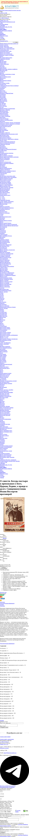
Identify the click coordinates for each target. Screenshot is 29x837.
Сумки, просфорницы (5, 342)
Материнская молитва (5, 172)
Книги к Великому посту (6, 430)
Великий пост (3, 429)
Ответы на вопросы (5, 159)
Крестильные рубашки (5, 332)
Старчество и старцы (5, 181)
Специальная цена (4, 50)
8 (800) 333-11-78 (4, 20)
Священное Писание (5, 144)
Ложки (1, 388)
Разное (1, 458)
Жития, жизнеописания (5, 202)
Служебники (3, 87)
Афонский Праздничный (6, 364)
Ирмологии (3, 78)
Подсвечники (3, 304)
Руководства (3, 84)
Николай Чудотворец (5, 252)
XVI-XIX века (3, 106)
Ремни (1, 400)
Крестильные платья (5, 333)
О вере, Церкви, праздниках (7, 201)
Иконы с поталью (4, 280)
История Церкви (4, 130)
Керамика (2, 384)
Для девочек (3, 331)
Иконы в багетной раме (5, 284)
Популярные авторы (5, 192)
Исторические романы (5, 182)
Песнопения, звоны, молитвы (7, 457)
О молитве (2, 75)
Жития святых (3, 99)
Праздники (2, 117)
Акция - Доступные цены (6, 47)
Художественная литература (7, 207)
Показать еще (3, 592)
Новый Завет (3, 62)
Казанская (2, 228)
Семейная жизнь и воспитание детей (9, 134)
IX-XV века (3, 104)
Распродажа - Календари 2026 (7, 48)
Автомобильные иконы (5, 290)
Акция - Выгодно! (4, 46)
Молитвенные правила (5, 80)
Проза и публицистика (5, 162)
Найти (16, 42)
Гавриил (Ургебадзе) (5, 169)
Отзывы (2, 720)
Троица (2, 444)
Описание (2, 606)
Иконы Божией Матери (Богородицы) (9, 225)
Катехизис (2, 121)
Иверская (2, 229)
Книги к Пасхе (3, 434)
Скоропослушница (4, 239)
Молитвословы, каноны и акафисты (8, 69)
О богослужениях (4, 115)
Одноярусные (3, 312)
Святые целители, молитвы (6, 187)
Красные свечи (3, 438)
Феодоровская (3, 243)
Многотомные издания (5, 179)
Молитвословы (3, 70)
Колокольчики (3, 387)
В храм (1, 294)
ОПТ (1, 32)
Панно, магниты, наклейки (6, 389)
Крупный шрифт (4, 191)
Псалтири (2, 145)
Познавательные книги (5, 216)
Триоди (2, 89)
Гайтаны (2, 299)
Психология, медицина (5, 137)
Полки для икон (4, 308)
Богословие (3, 95)
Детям (1, 420)
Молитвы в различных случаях (7, 74)
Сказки (1, 214)
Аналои (2, 295)
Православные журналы (6, 220)
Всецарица (2, 237)
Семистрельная (3, 234)
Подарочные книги (4, 382)
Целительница (3, 248)
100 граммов (3, 354)
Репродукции (3, 129)
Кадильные (2, 349)
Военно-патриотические (6, 168)
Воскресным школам (5, 188)
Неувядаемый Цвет (4, 246)
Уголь (1, 369)
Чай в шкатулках (4, 426)
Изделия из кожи (4, 397)
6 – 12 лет (2, 197)
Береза (1, 321)
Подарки (2, 417)
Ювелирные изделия (5, 374)
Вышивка (2, 442)
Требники (2, 88)
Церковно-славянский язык (6, 93)
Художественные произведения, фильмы (10, 461)
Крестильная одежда (5, 327)
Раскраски (2, 210)
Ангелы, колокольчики (5, 419)
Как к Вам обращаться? (5, 816)
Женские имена (3, 270)
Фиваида (2, 363)
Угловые (2, 310)
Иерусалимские (4, 351)
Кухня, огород (3, 140)
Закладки (2, 398)
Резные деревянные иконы (6, 279)
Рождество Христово (5, 415)
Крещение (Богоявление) (6, 428)
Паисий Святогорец (5, 260)
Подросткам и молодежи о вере (7, 176)
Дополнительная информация (7, 643)
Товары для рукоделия (5, 408)
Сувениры (2, 422)
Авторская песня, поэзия (6, 450)
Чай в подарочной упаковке (6, 407)
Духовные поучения (5, 453)
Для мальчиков (3, 330)
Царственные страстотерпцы (7, 266)
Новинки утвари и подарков (7, 55)
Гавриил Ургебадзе (4, 261)
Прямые (2, 309)
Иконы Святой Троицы (5, 223)
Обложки (2, 405)
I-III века (2, 102)
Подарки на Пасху (4, 435)
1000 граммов (3, 355)
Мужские (2, 401)
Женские (2, 402)
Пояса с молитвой (4, 344)
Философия (3, 97)
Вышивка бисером (4, 410)
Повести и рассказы (5, 206)
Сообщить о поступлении (4, 568)
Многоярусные (3, 316)
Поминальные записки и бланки (8, 307)
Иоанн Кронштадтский (5, 257)
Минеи (1, 79)
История (2, 131)
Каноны (2, 73)
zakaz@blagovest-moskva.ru (10, 752)
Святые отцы (3, 98)
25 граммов (2, 358)
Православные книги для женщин (8, 177)
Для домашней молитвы (6, 347)
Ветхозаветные (3, 101)
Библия (2, 60)
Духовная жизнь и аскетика (6, 153)
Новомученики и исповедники (7, 108)
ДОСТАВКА (3, 29)
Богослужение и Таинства (6, 155)
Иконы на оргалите (4, 285)
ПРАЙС (2, 33)
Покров (2, 238)
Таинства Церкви (4, 118)
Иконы (1, 436)
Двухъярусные (3, 313)
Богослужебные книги (5, 76)
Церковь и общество (5, 132)
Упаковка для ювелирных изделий (8, 380)
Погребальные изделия (5, 340)
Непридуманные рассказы (6, 178)
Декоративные (3, 350)
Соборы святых (3, 267)
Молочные (2, 319)
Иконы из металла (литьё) (6, 281)
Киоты (1, 370)
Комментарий (3, 820)
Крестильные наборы (5, 328)
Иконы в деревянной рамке (6, 274)
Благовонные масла (4, 368)
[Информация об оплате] (14, 598)
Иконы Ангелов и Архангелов (7, 249)
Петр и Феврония (4, 265)
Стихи (1, 205)
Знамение (2, 233)
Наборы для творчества (5, 396)
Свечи (1, 345)
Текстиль (2, 298)
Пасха (1, 433)
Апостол (2, 65)
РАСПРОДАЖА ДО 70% (6, 27)
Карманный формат (5, 190)
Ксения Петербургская (5, 263)
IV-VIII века (3, 103)
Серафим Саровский (5, 256)
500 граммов (3, 360)
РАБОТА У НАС (4, 35)
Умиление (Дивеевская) (5, 244)
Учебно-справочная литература (7, 141)
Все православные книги (6, 57)
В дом (1, 300)
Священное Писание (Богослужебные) (9, 85)
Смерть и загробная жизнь (6, 120)
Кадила (2, 296)
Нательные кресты (4, 375)
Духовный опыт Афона (5, 183)
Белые (1, 318)
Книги (1, 416)
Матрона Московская (5, 262)
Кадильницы (3, 302)
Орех (1, 322)
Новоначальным (4, 113)
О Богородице (3, 173)
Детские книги (3, 193)
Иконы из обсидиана (5, 286)
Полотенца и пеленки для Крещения (9, 335)
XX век (2, 107)
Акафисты (2, 71)
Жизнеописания (4, 111)
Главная (2, 477)
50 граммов (2, 359)
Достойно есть (3, 247)
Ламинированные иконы (6, 277)
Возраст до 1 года (4, 336)
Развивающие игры (4, 394)
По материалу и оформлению (7, 272)
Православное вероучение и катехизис (9, 157)
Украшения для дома (5, 424)
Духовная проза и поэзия (6, 125)
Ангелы (2, 386)
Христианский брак (5, 136)
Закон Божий (3, 67)
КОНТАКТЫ (2, 34)
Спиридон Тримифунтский (6, 253)
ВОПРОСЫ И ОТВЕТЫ (6, 30)
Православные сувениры (6, 383)
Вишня (1, 323)
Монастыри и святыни (5, 456)
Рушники (2, 341)
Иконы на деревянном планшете (8, 275)
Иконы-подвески (4, 377)
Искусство (2, 127)
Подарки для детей (4, 393)
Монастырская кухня (5, 186)
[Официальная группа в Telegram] (14, 784)
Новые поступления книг (6, 53)
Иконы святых (3, 251)
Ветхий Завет (3, 61)
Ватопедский (3, 361)
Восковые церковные (5, 346)
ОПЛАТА (2, 28)
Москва (4, 538)
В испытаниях (3, 167)
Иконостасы (3, 317)
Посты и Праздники (5, 158)
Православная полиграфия (6, 392)
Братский (2, 365)
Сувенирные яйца (4, 391)
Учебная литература (5, 209)
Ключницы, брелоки (5, 406)
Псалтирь (2, 66)
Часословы (2, 90)
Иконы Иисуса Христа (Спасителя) (8, 224)
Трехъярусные (3, 314)
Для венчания (3, 326)
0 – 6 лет (2, 196)
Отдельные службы (4, 83)
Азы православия (4, 112)
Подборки (2, 165)
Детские (2, 160)
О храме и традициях (5, 116)
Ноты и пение (3, 92)
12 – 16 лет (2, 199)
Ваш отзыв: (2, 726)
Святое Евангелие (4, 64)
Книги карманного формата (6, 163)
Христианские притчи (5, 126)
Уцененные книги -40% (5, 51)
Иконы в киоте (3, 276)
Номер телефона (4, 817)
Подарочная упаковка (5, 411)
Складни (2, 288)
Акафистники (3, 150)
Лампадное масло (4, 366)
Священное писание (5, 59)
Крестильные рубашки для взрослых (9, 338)
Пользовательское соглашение (7, 787)
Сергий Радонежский (5, 255)
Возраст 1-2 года (4, 337)
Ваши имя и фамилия (5, 723)
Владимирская (3, 227)
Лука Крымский (4, 258)
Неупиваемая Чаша (4, 241)
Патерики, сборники (5, 109)
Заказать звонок (4, 821)
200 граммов (3, 356)
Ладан (1, 352)
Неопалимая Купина (5, 242)
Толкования (3, 94)
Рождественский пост (5, 414)
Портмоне (2, 403)
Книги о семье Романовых (6, 185)
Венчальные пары (4, 289)
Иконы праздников (4, 271)
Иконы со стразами (4, 283)
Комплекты (2, 164)
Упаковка (2, 425)
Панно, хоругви (4, 291)
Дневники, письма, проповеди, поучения (10, 123)
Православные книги (5, 195)
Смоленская (3, 230)
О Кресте (2, 174)
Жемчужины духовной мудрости (8, 171)
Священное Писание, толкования (8, 459)
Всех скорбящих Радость (6, 235)
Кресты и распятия (4, 305)
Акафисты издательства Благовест (8, 149)
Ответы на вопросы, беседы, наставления (10, 122)
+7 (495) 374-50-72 (4, 18)
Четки (1, 372)
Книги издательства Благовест (7, 143)
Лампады (2, 303)
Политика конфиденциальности (7, 786)
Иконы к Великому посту (6, 431)
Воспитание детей (4, 135)
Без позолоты (3, 379)
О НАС (2, 37)
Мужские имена (4, 269)
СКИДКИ (2, 25)
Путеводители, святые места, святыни (9, 139)
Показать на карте (4, 748)
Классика (2, 219)
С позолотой (3, 378)
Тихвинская (3, 232)
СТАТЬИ (2, 38)
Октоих (2, 81)
